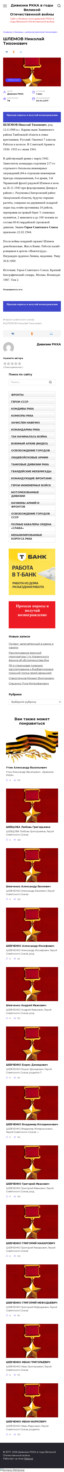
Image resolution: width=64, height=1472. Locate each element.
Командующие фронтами (31, 478)
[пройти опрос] (32, 120)
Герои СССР (13, 80)
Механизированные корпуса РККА (26, 537)
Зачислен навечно (25, 422)
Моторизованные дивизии (25, 494)
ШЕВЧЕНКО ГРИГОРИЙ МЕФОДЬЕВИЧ (31, 1302)
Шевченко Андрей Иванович (26, 1005)
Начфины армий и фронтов (25, 505)
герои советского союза (19, 319)
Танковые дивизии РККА (30, 464)
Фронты (17, 394)
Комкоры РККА (22, 415)
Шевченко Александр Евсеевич (28, 886)
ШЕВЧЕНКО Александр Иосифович (30, 945)
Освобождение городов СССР (30, 515)
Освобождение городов (30, 450)
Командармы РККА (25, 429)
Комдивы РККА (22, 408)
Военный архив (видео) (29, 443)
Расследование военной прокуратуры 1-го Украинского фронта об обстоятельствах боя (29, 656)
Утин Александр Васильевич (26, 767)
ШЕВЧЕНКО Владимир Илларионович (32, 1124)
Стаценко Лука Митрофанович (29, 683)
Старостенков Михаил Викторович (31, 678)
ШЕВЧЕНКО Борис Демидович (27, 1064)
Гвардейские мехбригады (31, 471)
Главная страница (13, 32)
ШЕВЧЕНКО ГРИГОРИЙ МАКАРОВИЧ (30, 1243)
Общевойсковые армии (29, 457)
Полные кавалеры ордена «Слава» (31, 526)
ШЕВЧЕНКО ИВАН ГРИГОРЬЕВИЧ (28, 1362)
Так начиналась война (29, 436)
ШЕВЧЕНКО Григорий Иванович (27, 1183)
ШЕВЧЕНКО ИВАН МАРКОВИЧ (26, 1421)
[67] (32, 309)
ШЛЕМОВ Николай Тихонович (23, 323)
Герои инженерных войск (31, 485)
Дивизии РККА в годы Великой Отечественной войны (32, 9)
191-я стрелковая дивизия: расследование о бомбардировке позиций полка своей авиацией (31, 669)
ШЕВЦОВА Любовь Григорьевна (28, 826)
